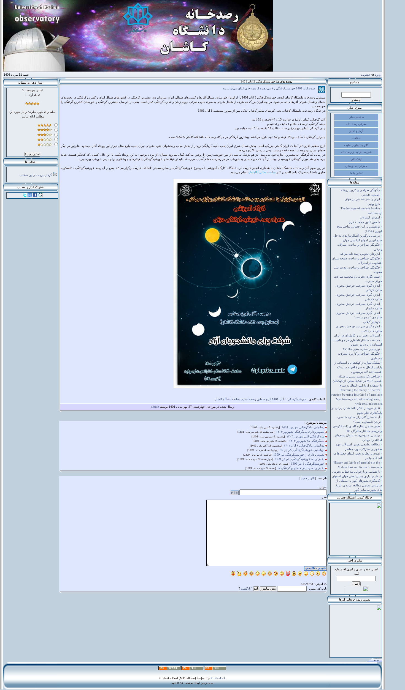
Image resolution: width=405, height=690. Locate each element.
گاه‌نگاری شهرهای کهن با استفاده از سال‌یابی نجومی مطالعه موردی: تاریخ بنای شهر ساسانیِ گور (359, 485)
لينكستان (356, 159)
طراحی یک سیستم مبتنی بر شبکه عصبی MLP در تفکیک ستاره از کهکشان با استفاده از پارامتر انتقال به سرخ (357, 381)
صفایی (261, 399)
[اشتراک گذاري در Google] (40, 196)
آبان (281, 399)
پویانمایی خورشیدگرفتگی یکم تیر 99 (302, 449)
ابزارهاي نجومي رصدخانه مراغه (360, 253)
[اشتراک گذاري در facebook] (35, 196)
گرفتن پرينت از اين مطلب (36, 175)
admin (155, 406)
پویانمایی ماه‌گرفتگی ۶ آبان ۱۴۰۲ (304, 445)
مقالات (356, 137)
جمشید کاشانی (370, 194)
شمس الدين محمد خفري (364, 222)
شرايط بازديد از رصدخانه (356, 152)
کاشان (218, 399)
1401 (275, 399)
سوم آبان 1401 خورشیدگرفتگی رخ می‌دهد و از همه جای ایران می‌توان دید (270, 88)
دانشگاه (228, 399)
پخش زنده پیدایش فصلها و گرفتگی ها (301, 468)
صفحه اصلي (356, 117)
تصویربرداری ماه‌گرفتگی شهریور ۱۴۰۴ (300, 431)
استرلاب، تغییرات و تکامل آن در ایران (357, 335)
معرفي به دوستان (356, 166)
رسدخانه (239, 399)
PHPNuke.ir (218, 678)
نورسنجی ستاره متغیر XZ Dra (361, 349)
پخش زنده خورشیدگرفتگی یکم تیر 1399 (299, 459)
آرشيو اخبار (356, 131)
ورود (377, 74)
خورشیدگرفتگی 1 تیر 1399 (308, 463)
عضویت (365, 74)
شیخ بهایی (374, 204)
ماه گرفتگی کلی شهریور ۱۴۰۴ (306, 436)
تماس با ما (356, 173)
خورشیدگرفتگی (297, 399)
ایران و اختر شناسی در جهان (362, 199)
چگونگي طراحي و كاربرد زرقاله (360, 190)
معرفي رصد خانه (356, 123)
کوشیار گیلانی (371, 322)
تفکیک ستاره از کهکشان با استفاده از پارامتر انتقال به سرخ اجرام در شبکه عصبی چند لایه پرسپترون (358, 367)
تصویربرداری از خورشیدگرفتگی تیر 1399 (299, 454)
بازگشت (246, 588)
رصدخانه (250, 399)
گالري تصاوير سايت (356, 145)
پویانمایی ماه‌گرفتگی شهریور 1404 (303, 427)
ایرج (268, 399)
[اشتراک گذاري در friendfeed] (30, 196)
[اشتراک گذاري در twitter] (24, 196)
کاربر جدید (307, 478)
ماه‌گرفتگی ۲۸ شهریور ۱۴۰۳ (307, 440)
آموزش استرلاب (370, 217)
